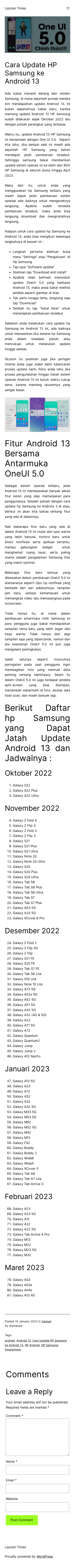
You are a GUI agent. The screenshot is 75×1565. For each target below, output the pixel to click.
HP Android (32, 1345)
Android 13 (23, 1340)
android (10, 1340)
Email (11, 1480)
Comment (14, 1416)
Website (12, 1499)
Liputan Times (15, 8)
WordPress (45, 1556)
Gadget (46, 1321)
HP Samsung (49, 1345)
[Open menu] (67, 8)
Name (11, 1461)
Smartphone (13, 1349)
